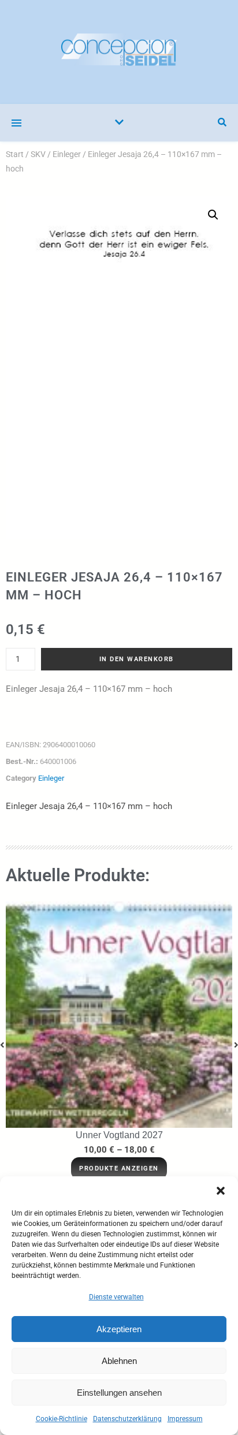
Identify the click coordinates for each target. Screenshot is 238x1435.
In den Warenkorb (136, 659)
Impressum (185, 1419)
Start (15, 154)
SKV (38, 154)
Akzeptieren (119, 1329)
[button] (220, 1191)
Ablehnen (119, 1361)
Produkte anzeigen (119, 1168)
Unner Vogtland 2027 (119, 1135)
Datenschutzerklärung (127, 1419)
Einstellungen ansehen (119, 1392)
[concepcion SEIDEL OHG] (119, 52)
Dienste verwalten (116, 1297)
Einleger (67, 154)
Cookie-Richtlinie (61, 1419)
